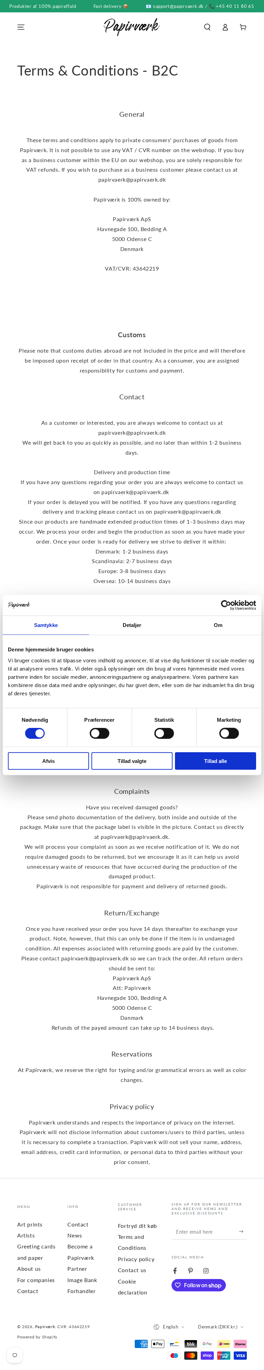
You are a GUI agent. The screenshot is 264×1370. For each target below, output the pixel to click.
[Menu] (21, 27)
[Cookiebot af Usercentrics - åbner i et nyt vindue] (226, 605)
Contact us (132, 1270)
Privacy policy (136, 1259)
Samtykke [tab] (46, 625)
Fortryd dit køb (137, 1225)
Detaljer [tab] (132, 625)
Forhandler (81, 1291)
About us (29, 1268)
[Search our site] (207, 27)
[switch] (99, 733)
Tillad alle (215, 761)
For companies (36, 1280)
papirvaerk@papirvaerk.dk (134, 836)
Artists (26, 1235)
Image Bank (82, 1280)
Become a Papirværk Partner (80, 1257)
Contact (27, 1291)
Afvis (48, 761)
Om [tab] (218, 625)
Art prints (30, 1224)
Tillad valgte (132, 761)
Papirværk (45, 1326)
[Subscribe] (243, 1231)
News (74, 1235)
